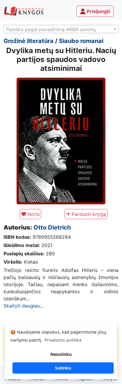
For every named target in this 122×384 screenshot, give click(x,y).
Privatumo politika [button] (62, 340)
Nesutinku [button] (61, 354)
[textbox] (61, 29)
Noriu (33, 214)
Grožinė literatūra (29, 40)
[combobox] (61, 29)
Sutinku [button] (63, 368)
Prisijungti (98, 11)
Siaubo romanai (81, 40)
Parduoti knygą (88, 214)
